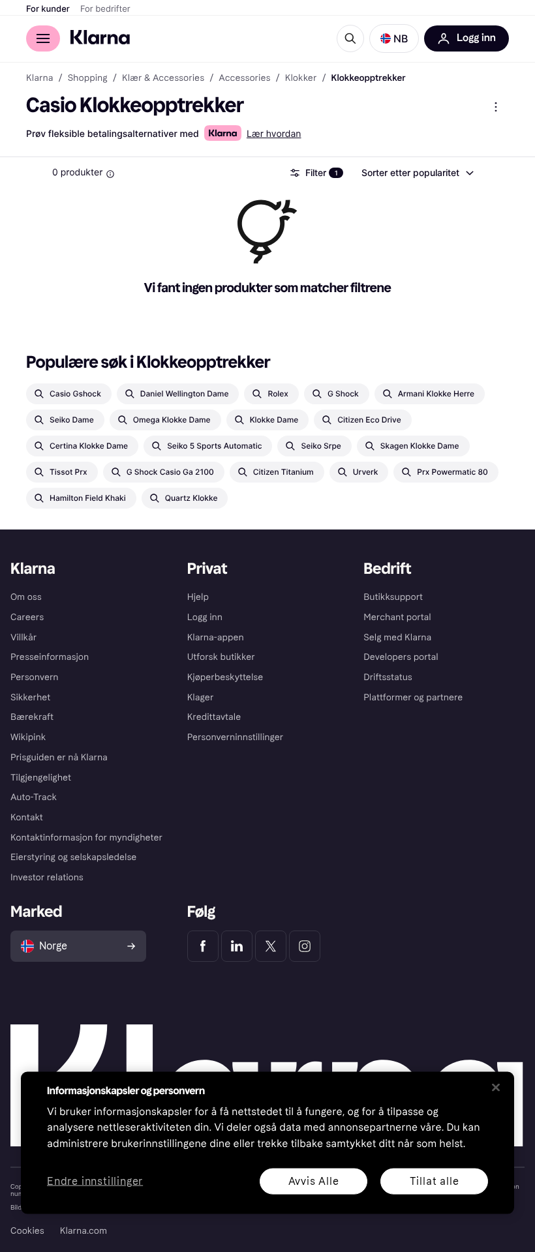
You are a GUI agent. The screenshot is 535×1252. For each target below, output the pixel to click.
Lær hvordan (274, 134)
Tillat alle (434, 1180)
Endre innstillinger (95, 1181)
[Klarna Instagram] (304, 946)
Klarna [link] (39, 78)
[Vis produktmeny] (496, 107)
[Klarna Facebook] (203, 946)
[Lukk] (496, 1087)
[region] (267, 1142)
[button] (394, 38)
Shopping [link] (88, 78)
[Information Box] (110, 174)
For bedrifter (105, 9)
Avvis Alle (313, 1180)
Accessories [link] (244, 78)
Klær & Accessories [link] (163, 78)
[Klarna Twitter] (270, 946)
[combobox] (417, 172)
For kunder (48, 9)
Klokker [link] (301, 78)
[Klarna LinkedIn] (236, 946)
